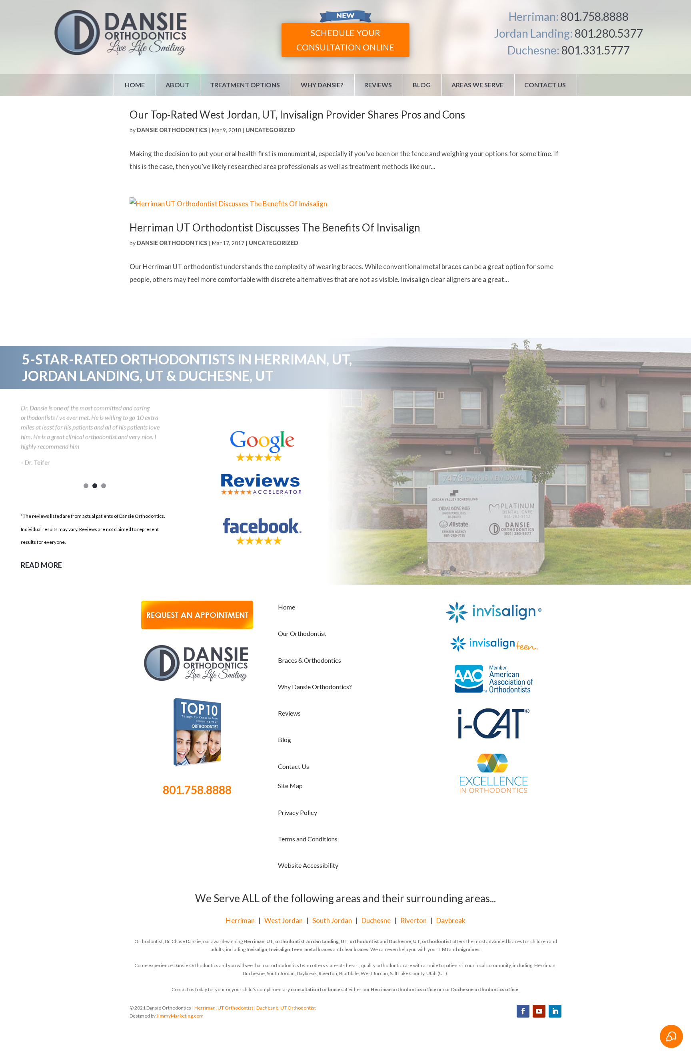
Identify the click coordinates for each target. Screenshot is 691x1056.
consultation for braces (317, 989)
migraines (468, 949)
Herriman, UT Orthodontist (223, 1008)
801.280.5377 (609, 33)
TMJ (443, 949)
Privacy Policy (297, 812)
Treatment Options (245, 85)
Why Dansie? (322, 85)
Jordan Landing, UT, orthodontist (342, 941)
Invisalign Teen (285, 949)
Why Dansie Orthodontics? (315, 686)
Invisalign (256, 949)
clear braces (355, 949)
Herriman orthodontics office (403, 989)
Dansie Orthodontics (172, 130)
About (177, 85)
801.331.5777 (595, 50)
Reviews (378, 85)
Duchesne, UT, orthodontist (420, 941)
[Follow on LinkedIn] (555, 1011)
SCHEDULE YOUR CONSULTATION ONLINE (345, 40)
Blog (422, 85)
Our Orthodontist (302, 633)
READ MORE (41, 565)
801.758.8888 (595, 16)
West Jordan (283, 920)
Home (135, 85)
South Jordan (332, 920)
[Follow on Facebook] (523, 1011)
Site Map (290, 785)
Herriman (240, 920)
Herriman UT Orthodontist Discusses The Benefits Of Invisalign (275, 227)
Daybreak (450, 920)
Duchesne (376, 920)
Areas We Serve (477, 85)
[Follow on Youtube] (539, 1011)
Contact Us (545, 85)
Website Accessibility (308, 865)
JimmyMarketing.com (180, 1016)
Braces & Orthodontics (309, 660)
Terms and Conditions (308, 839)
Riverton (413, 920)
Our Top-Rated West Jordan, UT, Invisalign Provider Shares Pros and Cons (297, 114)
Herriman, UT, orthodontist (274, 941)
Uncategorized (270, 130)
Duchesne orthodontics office (484, 989)
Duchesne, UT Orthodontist (286, 1008)
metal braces (318, 949)
